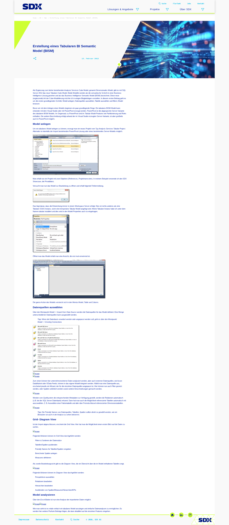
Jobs (189, 4)
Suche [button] (164, 4)
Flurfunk (177, 4)
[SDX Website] (172, 515)
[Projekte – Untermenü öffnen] (167, 9)
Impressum (23, 519)
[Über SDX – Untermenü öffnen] (202, 9)
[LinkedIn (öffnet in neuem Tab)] (181, 515)
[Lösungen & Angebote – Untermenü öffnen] (137, 9)
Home (35, 18)
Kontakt (201, 4)
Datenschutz (42, 519)
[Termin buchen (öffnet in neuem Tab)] (190, 515)
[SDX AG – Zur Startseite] (32, 7)
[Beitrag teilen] (34, 59)
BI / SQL (43, 18)
